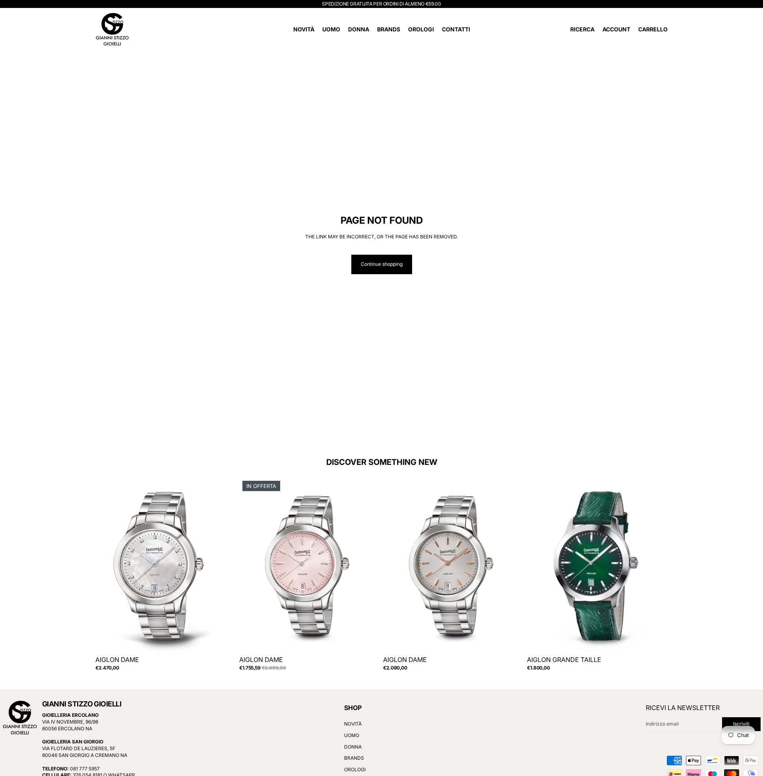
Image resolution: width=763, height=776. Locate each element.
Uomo (351, 735)
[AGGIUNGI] (224, 641)
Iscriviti (741, 724)
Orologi (355, 769)
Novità (353, 724)
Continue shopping (382, 264)
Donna (353, 747)
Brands (354, 758)
